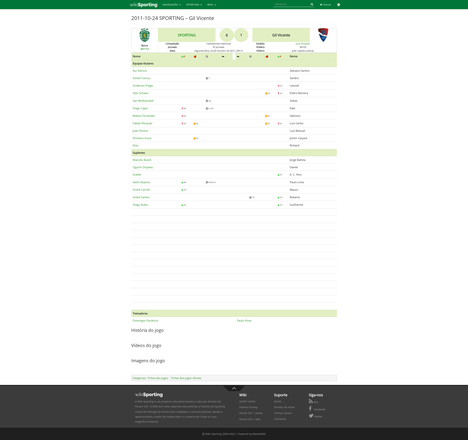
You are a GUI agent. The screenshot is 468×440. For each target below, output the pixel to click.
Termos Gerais (283, 413)
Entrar (327, 4)
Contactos (280, 419)
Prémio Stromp (248, 407)
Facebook (319, 409)
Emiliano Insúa (142, 138)
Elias (135, 145)
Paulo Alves (244, 320)
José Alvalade (303, 43)
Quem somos (247, 401)
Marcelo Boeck (142, 160)
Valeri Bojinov (141, 182)
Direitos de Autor (284, 407)
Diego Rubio (140, 204)
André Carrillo (141, 189)
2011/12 (144, 49)
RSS (315, 402)
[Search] (311, 4)
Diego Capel (140, 108)
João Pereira (140, 131)
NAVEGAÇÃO (171, 4)
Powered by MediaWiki (252, 434)
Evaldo (137, 174)
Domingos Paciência (145, 320)
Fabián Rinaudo (142, 123)
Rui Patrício (140, 70)
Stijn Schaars (141, 93)
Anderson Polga (143, 85)
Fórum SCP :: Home (251, 413)
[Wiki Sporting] (143, 4)
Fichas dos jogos (158, 378)
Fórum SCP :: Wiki (250, 419)
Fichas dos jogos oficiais (186, 378)
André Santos (141, 197)
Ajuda (277, 401)
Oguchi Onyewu (143, 167)
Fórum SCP (141, 406)
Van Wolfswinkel (143, 100)
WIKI (210, 4)
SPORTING (193, 4)
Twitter (317, 416)
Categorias (139, 378)
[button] (339, 4)
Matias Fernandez (144, 116)
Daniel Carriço (141, 78)
